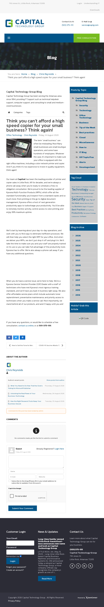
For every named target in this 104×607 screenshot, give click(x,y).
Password (11, 547)
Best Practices (78, 209)
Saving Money (90, 210)
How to (82, 147)
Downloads (95, 9)
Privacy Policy (14, 600)
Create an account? (15, 569)
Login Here (59, 448)
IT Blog (82, 152)
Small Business (88, 197)
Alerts (82, 162)
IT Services (92, 190)
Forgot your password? (16, 566)
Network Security (85, 203)
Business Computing (80, 193)
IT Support (90, 207)
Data (87, 200)
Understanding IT (92, 3)
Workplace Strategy (89, 213)
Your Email (11, 538)
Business (84, 122)
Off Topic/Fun (86, 157)
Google (84, 207)
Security (83, 105)
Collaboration (75, 216)
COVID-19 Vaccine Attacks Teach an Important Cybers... (52, 345)
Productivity (77, 213)
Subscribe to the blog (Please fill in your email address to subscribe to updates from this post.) (34, 482)
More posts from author (55, 380)
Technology (85, 110)
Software (83, 216)
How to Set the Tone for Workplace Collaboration (24, 345)
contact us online (25, 325)
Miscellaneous (86, 142)
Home (24, 74)
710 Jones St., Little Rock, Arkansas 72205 (27, 3)
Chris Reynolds (46, 74)
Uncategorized (87, 167)
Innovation (92, 187)
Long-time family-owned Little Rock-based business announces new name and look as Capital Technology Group (51, 543)
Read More (47, 578)
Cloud (82, 137)
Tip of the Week (87, 127)
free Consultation (86, 38)
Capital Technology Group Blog (85, 99)
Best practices (86, 132)
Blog (33, 74)
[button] (63, 112)
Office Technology (14, 135)
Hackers (78, 187)
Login (79, 3)
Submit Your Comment (22, 508)
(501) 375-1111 (67, 25)
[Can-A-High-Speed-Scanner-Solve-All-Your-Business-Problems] (19, 148)
